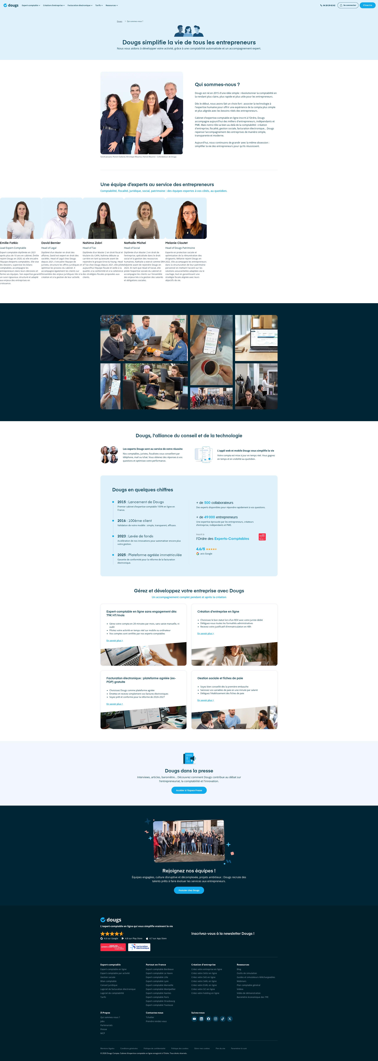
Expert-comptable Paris (157, 997)
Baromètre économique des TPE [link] (252, 997)
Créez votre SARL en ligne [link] (204, 981)
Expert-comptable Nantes (158, 993)
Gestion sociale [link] (107, 977)
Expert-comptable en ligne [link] (113, 969)
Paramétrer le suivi (239, 1048)
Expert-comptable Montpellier (161, 989)
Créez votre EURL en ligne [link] (204, 985)
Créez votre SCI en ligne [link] (203, 989)
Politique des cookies (179, 1048)
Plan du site (220, 1048)
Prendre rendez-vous (156, 1021)
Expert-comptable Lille (157, 977)
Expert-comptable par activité (115, 973)
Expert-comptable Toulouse (159, 1005)
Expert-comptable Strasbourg (160, 1001)
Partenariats (106, 1025)
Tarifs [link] (103, 997)
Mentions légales (107, 1048)
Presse (103, 1029)
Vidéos (240, 989)
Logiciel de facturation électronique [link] (118, 989)
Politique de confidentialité (154, 1048)
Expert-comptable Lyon (157, 981)
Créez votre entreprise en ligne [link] (206, 969)
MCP (102, 1033)
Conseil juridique (108, 985)
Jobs (102, 1021)
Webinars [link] (241, 981)
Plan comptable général (248, 985)
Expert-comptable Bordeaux (159, 969)
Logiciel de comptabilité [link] (112, 993)
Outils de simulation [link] (247, 973)
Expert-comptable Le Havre (159, 973)
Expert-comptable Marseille (159, 985)
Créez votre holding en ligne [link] (205, 993)
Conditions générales (129, 1048)
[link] (348, 5)
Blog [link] (239, 969)
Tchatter (150, 1017)
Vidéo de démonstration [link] (249, 993)
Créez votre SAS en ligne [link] (203, 977)
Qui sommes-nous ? (110, 1017)
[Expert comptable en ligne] (10, 5)
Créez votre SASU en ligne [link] (204, 973)
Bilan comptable (108, 981)
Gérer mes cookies (202, 1048)
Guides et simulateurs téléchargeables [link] (256, 977)
